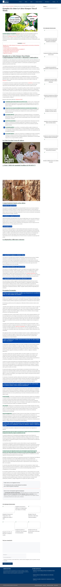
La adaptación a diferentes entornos (10, 51)
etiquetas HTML (19, 99)
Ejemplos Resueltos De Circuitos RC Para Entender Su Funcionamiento (21, 531)
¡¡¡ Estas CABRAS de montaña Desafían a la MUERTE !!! (14, 49)
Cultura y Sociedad (10, 6)
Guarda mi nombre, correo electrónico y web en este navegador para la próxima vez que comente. (22, 560)
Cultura (26, 1)
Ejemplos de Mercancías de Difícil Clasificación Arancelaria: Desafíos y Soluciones (50, 81)
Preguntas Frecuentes (7, 53)
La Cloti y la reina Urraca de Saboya (10, 47)
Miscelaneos (47, 1)
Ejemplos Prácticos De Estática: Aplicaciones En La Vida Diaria (43, 574)
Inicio (4, 6)
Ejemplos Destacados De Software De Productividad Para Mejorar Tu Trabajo (21, 508)
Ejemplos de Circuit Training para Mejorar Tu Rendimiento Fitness (44, 570)
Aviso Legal (56, 585)
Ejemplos (18, 33)
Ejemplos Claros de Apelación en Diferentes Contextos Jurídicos (33, 516)
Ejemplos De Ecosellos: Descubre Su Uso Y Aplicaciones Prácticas (43, 579)
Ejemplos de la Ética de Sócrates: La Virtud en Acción (7, 533)
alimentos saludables (20, 326)
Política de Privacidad (38, 585)
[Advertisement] (21, 173)
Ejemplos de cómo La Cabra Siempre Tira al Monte (16, 485)
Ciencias (20, 1)
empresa (4, 80)
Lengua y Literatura (39, 1)
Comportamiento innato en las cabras (11, 50)
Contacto (53, 1)
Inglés (31, 1)
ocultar (23, 43)
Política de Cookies (50, 585)
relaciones (30, 82)
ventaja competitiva (30, 273)
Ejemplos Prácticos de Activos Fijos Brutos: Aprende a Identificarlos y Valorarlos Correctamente (51, 40)
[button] (57, 1)
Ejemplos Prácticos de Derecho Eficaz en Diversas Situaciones (33, 531)
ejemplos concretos (12, 36)
